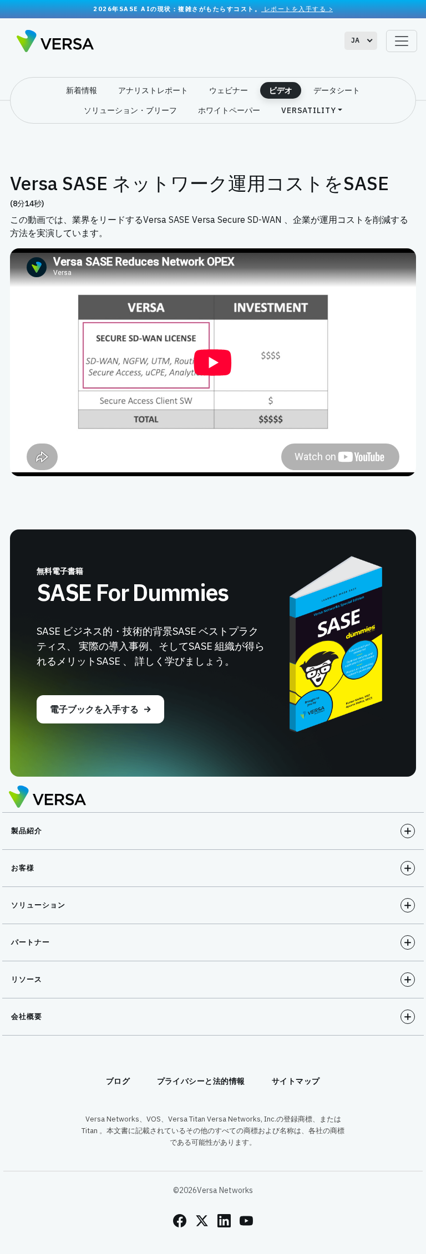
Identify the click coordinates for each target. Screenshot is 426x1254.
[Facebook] (179, 1220)
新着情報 (81, 90)
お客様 (22, 868)
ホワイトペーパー (229, 110)
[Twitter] (202, 1220)
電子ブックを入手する (94, 709)
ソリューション (38, 905)
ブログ (118, 1081)
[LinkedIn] (224, 1220)
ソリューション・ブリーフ (130, 110)
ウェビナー (228, 90)
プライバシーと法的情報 (201, 1081)
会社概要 (26, 1016)
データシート (336, 90)
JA (355, 40)
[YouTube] (246, 1220)
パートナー (30, 942)
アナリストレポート (153, 90)
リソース (26, 979)
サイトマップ (296, 1081)
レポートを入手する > (297, 9)
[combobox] (361, 41)
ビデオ (280, 90)
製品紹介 (26, 830)
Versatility (308, 110)
